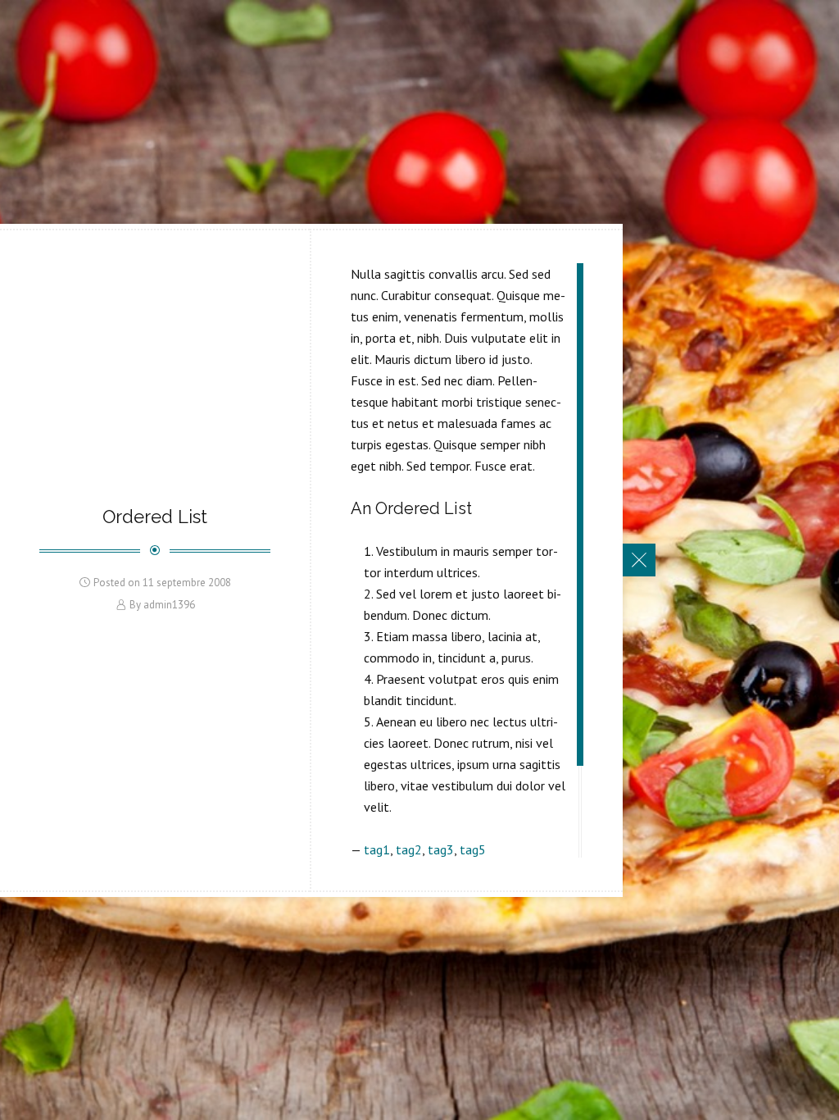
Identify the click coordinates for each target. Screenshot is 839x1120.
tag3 (441, 849)
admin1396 (169, 605)
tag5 (473, 849)
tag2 (409, 849)
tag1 (377, 849)
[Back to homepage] (639, 560)
